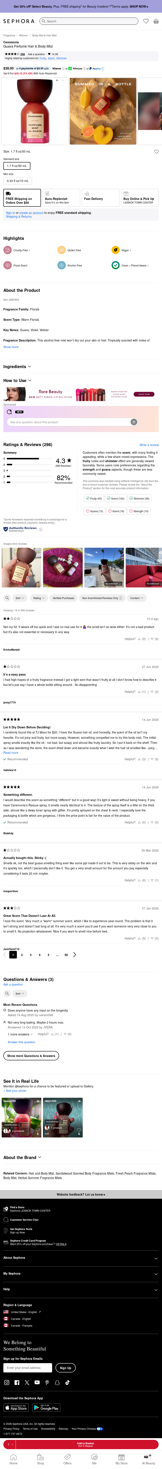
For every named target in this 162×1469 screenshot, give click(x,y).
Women (23, 35)
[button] (63, 69)
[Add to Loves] (156, 152)
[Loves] (146, 21)
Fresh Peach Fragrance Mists (135, 1173)
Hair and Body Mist (41, 1173)
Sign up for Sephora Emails (23, 1359)
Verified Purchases (63, 598)
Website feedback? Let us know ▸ (81, 1194)
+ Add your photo (14, 1091)
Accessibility (48, 1428)
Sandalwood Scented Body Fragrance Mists (85, 1173)
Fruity (43, 58)
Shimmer (61, 58)
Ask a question (36, 54)
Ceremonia (11, 42)
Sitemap (63, 1428)
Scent (51, 58)
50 (66, 955)
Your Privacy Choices (84, 1428)
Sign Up (65, 1368)
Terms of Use (30, 1428)
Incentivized (111, 583)
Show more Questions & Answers (31, 1056)
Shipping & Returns (19, 216)
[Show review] (21, 567)
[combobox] (88, 21)
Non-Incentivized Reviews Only (100, 598)
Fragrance (9, 35)
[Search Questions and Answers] (7, 993)
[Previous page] (4, 954)
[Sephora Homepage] (19, 21)
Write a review (149, 445)
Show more (11, 347)
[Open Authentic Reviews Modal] (40, 529)
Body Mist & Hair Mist (44, 35)
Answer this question (21, 1042)
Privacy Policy (11, 1428)
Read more (10, 752)
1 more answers (18, 1034)
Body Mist (9, 1177)
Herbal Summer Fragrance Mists (40, 1177)
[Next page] (74, 954)
